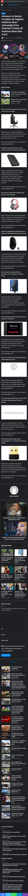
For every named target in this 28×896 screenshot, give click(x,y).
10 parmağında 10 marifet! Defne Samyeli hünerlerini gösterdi (20, 577)
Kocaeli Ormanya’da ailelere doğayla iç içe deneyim (7, 559)
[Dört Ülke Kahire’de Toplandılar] (6, 669)
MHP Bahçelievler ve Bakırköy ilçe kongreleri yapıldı (18, 735)
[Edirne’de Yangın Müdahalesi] (6, 792)
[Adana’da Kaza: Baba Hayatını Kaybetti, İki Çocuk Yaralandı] (6, 694)
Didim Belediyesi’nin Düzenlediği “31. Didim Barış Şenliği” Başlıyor (20, 560)
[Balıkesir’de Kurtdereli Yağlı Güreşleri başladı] (5, 101)
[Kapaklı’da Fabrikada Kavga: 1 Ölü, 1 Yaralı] (6, 815)
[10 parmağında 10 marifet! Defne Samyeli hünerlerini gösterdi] (21, 569)
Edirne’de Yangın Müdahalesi (16, 790)
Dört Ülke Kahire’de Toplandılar (16, 667)
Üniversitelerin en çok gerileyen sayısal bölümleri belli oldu (17, 727)
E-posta (3, 634)
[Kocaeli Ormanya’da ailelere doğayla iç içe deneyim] (7, 552)
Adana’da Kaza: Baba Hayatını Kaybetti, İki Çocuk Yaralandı (17, 693)
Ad (2, 628)
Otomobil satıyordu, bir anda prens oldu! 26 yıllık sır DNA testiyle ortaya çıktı (18, 799)
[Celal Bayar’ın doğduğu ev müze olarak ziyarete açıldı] (5, 94)
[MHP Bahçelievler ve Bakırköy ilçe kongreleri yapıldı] (6, 735)
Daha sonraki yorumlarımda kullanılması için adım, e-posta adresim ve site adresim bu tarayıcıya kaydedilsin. (13, 648)
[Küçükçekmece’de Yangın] (6, 750)
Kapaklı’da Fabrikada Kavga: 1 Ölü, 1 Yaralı (17, 814)
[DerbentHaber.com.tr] (14, 5)
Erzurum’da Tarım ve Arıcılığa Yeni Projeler (17, 784)
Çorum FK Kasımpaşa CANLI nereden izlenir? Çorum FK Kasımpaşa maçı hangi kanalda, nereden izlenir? (17, 709)
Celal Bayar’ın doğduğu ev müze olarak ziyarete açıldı (18, 742)
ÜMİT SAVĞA (6, 38)
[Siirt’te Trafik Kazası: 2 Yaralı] (6, 757)
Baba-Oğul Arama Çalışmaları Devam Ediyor (18, 762)
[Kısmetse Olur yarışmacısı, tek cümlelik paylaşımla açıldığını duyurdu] (21, 586)
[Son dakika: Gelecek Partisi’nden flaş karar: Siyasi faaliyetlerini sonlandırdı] (6, 719)
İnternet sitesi (4, 640)
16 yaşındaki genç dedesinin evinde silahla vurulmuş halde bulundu (18, 807)
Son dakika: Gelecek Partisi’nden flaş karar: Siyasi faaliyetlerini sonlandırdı (17, 719)
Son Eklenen (14, 662)
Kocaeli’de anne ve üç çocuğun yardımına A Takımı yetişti (6, 594)
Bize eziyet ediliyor (16, 769)
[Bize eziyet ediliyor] (6, 771)
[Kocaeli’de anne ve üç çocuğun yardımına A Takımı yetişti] (7, 586)
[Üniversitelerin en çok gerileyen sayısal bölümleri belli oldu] (6, 728)
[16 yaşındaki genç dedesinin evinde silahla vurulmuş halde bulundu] (6, 808)
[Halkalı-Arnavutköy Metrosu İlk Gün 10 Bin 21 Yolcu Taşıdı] (6, 676)
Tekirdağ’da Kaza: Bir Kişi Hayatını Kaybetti (18, 700)
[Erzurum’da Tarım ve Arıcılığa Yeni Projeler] (6, 785)
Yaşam (9, 10)
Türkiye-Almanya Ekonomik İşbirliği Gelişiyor (16, 777)
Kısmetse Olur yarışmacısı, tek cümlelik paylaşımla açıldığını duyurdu (20, 594)
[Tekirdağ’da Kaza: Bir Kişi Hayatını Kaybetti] (6, 701)
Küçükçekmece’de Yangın (18, 748)
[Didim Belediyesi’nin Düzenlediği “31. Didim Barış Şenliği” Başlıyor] (21, 552)
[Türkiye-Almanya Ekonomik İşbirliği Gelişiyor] (6, 778)
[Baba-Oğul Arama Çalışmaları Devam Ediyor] (6, 764)
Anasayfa (5, 10)
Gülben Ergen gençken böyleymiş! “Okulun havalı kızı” (7, 576)
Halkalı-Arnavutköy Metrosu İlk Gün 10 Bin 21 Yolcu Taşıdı (18, 675)
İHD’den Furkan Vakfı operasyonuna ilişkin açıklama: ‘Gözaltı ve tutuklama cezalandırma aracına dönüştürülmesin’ (18, 685)
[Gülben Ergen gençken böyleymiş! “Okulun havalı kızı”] (7, 569)
